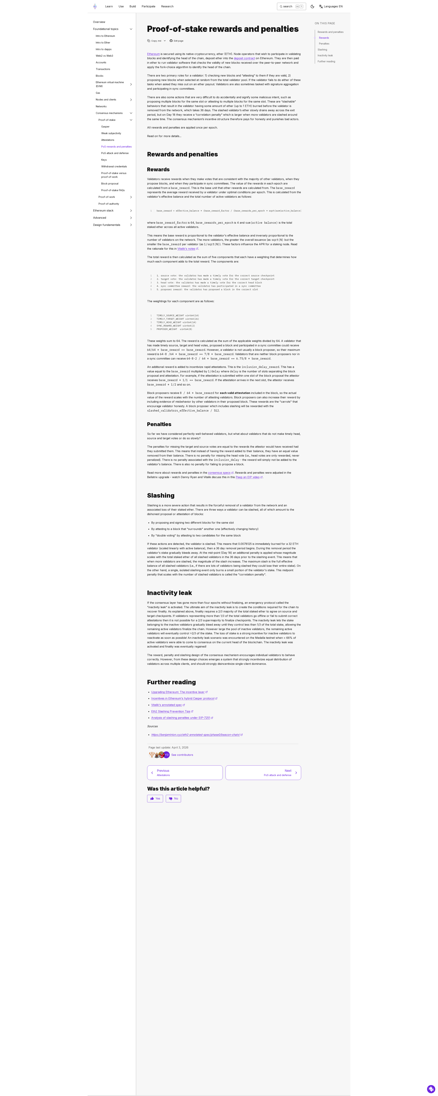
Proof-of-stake (107, 119)
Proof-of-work (107, 196)
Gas (98, 92)
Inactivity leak (325, 55)
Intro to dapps (104, 49)
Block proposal (109, 183)
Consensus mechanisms (109, 113)
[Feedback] (431, 1089)
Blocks (99, 75)
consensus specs (221, 472)
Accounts (101, 62)
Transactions (103, 69)
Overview (99, 22)
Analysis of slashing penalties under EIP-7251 (182, 717)
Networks (101, 106)
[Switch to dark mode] (312, 6)
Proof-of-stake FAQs (113, 190)
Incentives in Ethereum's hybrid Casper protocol (184, 698)
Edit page (176, 41)
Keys (104, 159)
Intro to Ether (103, 42)
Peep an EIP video (249, 477)
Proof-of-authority (109, 203)
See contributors (182, 755)
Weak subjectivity (111, 133)
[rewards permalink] (145, 154)
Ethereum (153, 54)
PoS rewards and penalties (116, 146)
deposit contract (244, 58)
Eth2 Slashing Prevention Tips (172, 711)
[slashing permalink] (145, 495)
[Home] (95, 6)
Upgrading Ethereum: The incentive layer (179, 692)
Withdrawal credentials (114, 166)
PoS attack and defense (115, 153)
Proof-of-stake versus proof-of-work (113, 175)
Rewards (324, 37)
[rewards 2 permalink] (145, 169)
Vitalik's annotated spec (168, 705)
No (176, 798)
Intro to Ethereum (105, 35)
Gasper (105, 126)
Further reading (326, 61)
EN (333, 6)
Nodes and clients (106, 99)
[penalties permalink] (145, 424)
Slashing (322, 49)
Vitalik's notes (187, 248)
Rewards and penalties (331, 31)
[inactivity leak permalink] (145, 593)
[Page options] (165, 41)
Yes (158, 798)
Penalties (324, 43)
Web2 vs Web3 (104, 55)
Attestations (107, 139)
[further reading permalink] (145, 682)
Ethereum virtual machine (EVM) (110, 84)
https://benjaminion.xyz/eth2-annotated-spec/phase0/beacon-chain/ (197, 734)
